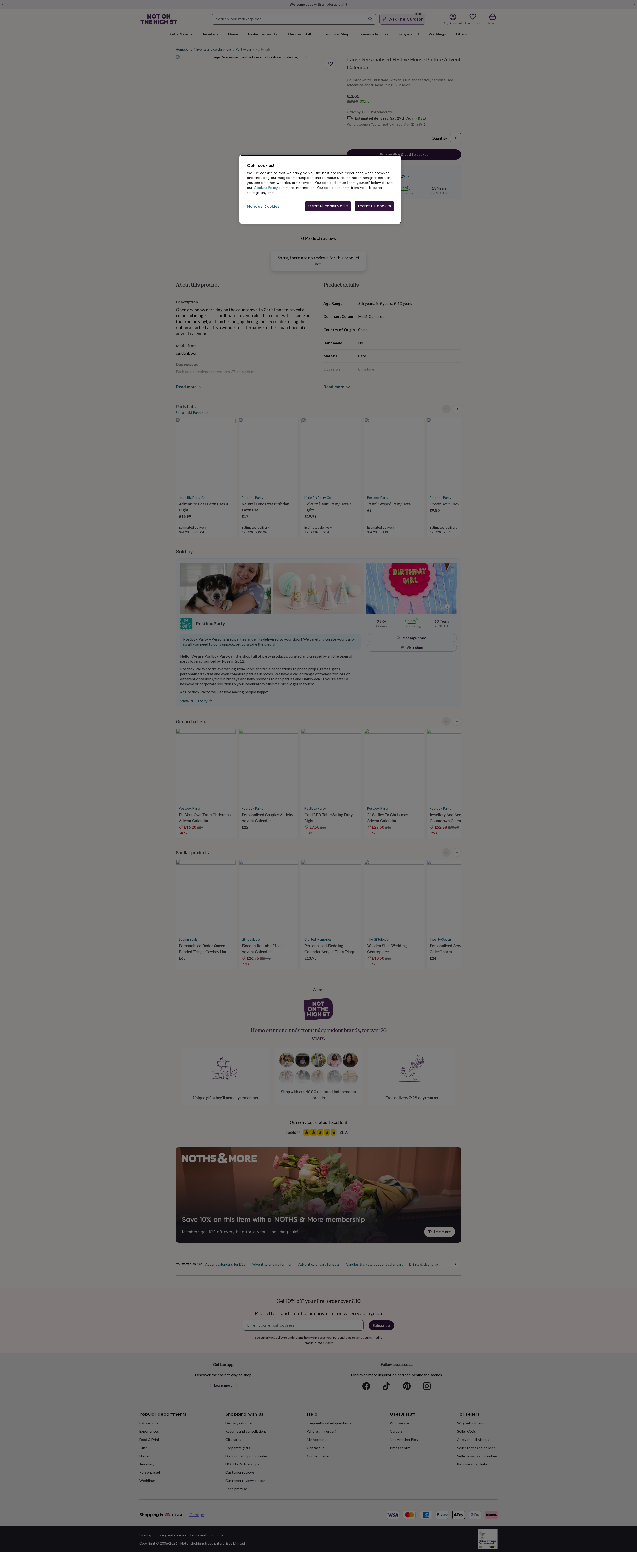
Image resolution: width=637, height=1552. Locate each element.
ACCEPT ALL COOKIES (374, 206)
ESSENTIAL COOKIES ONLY (328, 206)
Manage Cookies (263, 206)
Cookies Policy (266, 188)
